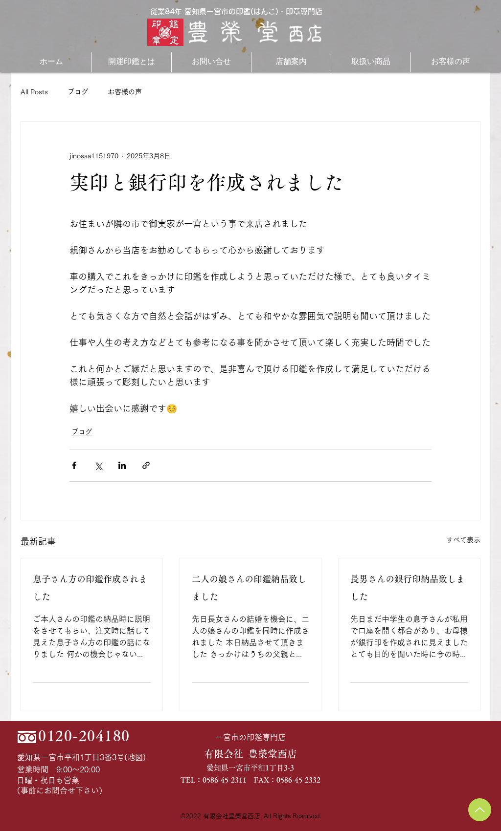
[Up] (479, 809)
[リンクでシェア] (146, 465)
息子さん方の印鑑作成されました (90, 588)
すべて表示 (463, 539)
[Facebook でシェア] (74, 465)
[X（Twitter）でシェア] (98, 465)
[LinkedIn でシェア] (122, 465)
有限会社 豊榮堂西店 (250, 754)
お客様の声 (125, 91)
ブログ (78, 91)
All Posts (34, 91)
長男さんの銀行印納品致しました (407, 588)
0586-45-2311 (225, 780)
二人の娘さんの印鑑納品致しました (249, 588)
